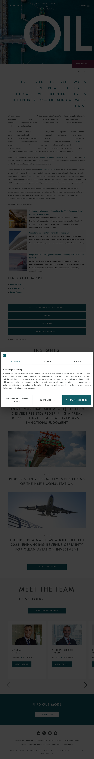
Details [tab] (47, 361)
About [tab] (77, 361)
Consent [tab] (16, 361)
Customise (46, 400)
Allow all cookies (77, 400)
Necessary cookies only (17, 400)
